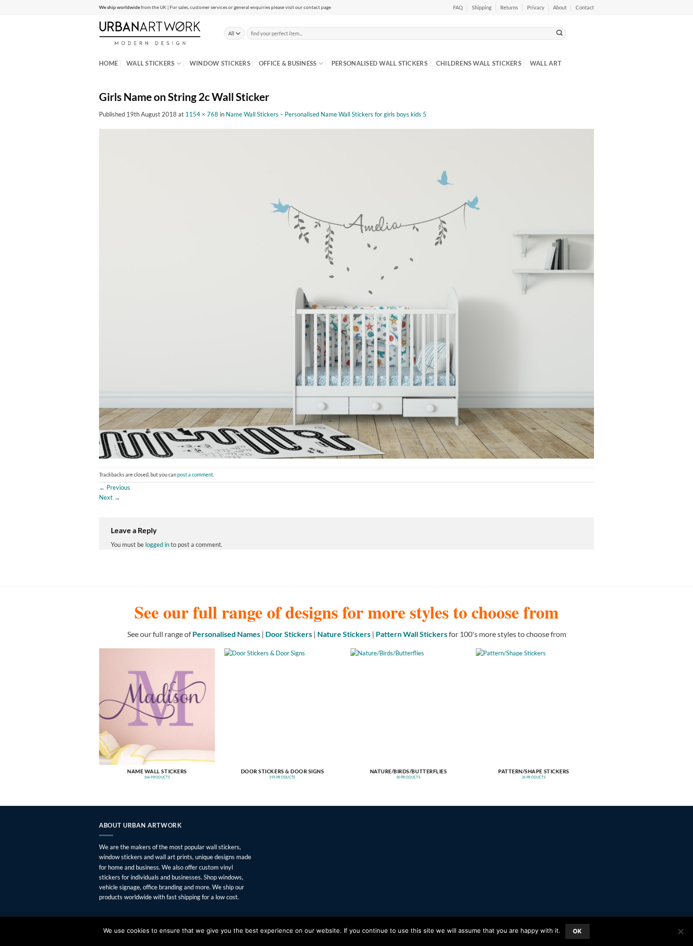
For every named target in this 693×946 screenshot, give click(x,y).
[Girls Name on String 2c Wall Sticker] (346, 293)
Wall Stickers (150, 63)
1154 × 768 (201, 114)
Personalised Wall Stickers (379, 63)
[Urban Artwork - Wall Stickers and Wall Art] (154, 33)
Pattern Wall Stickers (411, 633)
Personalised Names (226, 633)
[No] (680, 934)
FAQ (458, 7)
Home (108, 63)
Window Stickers (220, 63)
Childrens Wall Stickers (478, 63)
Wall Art (545, 63)
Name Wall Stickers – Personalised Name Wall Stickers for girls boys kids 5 (326, 114)
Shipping (482, 7)
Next (109, 497)
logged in (157, 544)
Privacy (535, 7)
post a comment (195, 474)
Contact (585, 7)
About (560, 7)
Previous (114, 487)
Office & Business (288, 63)
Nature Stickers (344, 633)
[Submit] (559, 33)
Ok (577, 931)
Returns (509, 7)
